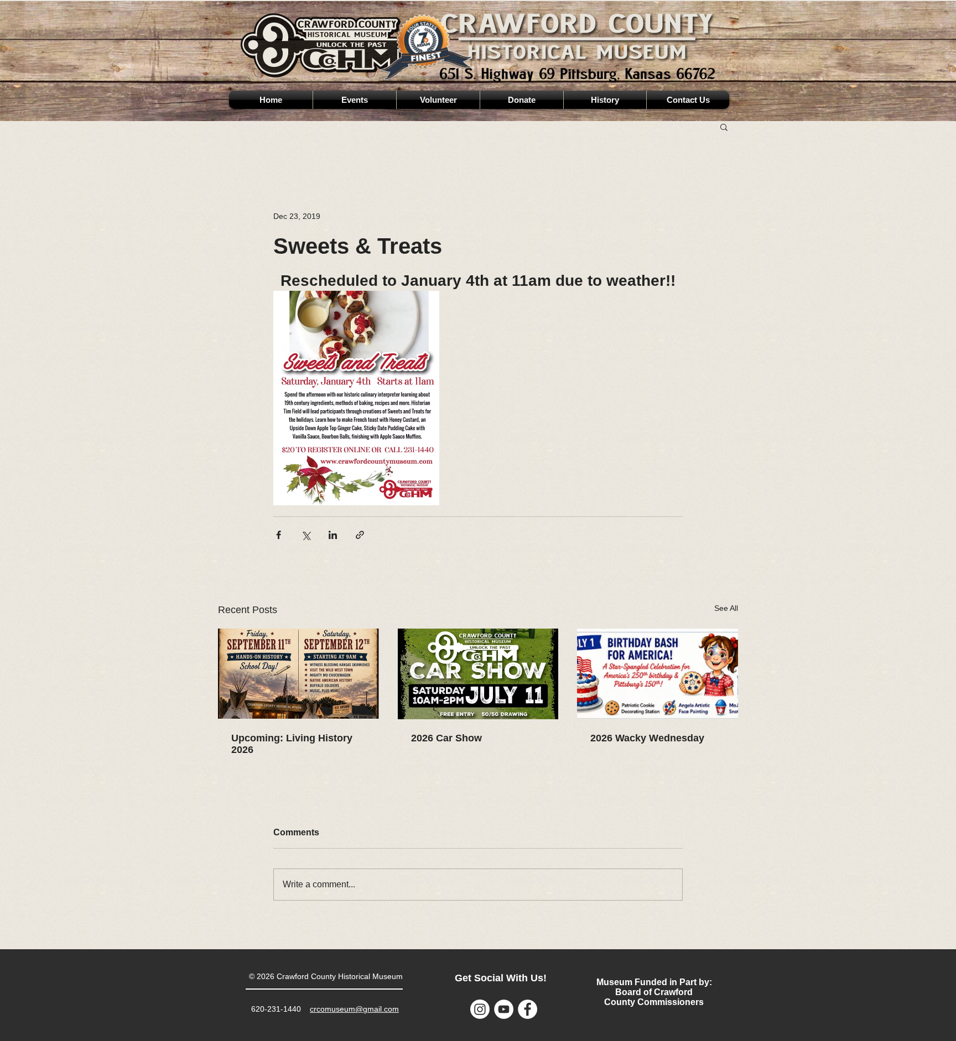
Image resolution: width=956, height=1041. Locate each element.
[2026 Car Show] (478, 674)
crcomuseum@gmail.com (354, 1009)
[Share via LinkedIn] (333, 535)
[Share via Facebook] (278, 535)
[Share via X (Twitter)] (305, 535)
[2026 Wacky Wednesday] (657, 674)
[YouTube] (503, 1009)
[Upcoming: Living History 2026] (298, 674)
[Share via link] (360, 535)
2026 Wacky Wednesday (647, 738)
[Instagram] (480, 1009)
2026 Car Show (446, 738)
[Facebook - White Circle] (527, 1009)
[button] (724, 126)
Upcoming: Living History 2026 (291, 744)
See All (726, 608)
